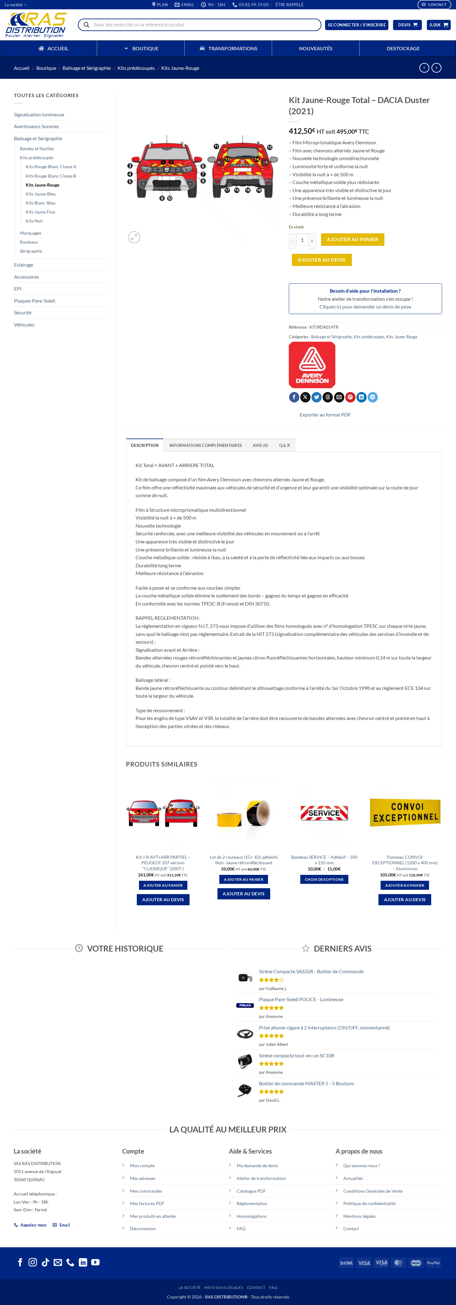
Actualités (353, 1178)
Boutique (46, 68)
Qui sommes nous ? (361, 1165)
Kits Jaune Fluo (40, 211)
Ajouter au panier (352, 239)
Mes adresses (142, 1178)
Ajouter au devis (322, 260)
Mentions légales (359, 1216)
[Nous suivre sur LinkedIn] (83, 1263)
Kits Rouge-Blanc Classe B (51, 175)
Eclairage (23, 265)
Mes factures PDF (147, 1203)
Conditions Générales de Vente (373, 1191)
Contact (351, 1228)
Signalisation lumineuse (39, 114)
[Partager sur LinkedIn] (361, 397)
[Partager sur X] (305, 397)
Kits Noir (34, 220)
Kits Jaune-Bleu (41, 193)
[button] (289, 4)
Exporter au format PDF (325, 414)
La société (14, 4)
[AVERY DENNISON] (312, 365)
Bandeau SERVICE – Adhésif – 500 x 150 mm (324, 860)
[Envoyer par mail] (339, 397)
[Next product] (424, 68)
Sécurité (22, 312)
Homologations (251, 1216)
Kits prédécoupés (136, 68)
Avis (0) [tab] (260, 445)
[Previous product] (436, 68)
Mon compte (142, 1165)
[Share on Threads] (328, 397)
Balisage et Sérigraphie (87, 68)
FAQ (241, 1228)
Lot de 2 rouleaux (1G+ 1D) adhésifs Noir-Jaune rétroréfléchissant (244, 860)
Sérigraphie (31, 251)
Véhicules (24, 324)
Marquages (30, 233)
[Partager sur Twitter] (316, 397)
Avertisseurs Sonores (36, 126)
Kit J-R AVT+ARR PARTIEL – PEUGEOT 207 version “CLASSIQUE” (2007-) (163, 862)
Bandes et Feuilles (37, 148)
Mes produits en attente (153, 1216)
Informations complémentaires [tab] (205, 445)
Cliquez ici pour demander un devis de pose (365, 306)
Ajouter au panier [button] (163, 885)
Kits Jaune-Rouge (180, 68)
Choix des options (324, 879)
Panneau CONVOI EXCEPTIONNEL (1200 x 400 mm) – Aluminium (405, 862)
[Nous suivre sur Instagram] (33, 1263)
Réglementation (252, 1203)
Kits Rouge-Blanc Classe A (51, 166)
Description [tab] (145, 445)
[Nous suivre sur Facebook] (20, 1263)
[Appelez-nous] (70, 1263)
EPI (17, 288)
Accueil (21, 68)
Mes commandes (146, 1191)
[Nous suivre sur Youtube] (95, 1263)
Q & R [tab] (284, 445)
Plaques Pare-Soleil (34, 301)
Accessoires (26, 277)
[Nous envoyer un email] (58, 1263)
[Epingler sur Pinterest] (350, 397)
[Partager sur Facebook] (294, 397)
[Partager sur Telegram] (373, 397)
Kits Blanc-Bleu (41, 202)
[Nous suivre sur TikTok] (45, 1263)
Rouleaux (29, 242)
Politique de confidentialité (369, 1203)
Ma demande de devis (257, 1165)
